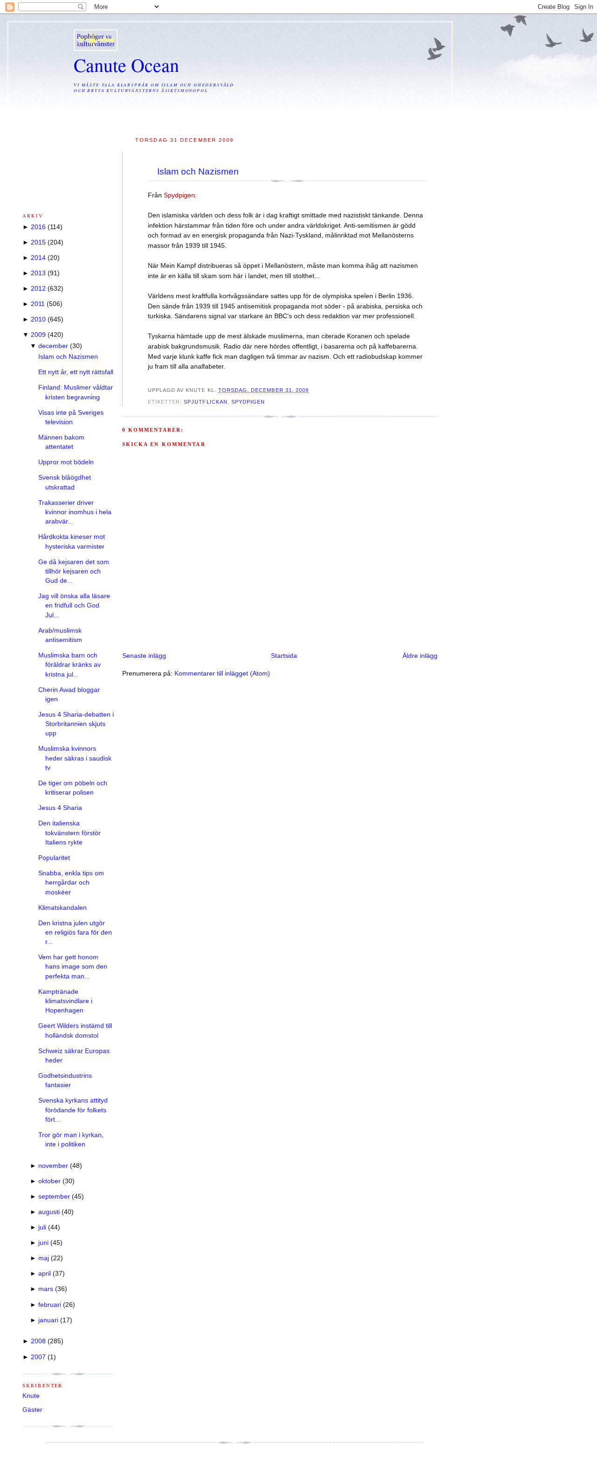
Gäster (32, 1409)
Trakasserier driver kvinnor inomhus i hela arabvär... (74, 512)
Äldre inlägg (420, 655)
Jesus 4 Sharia (60, 807)
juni (43, 1242)
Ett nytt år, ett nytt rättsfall (75, 372)
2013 (38, 273)
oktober (49, 1181)
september (54, 1196)
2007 (38, 1357)
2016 (38, 226)
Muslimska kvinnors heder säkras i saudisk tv (74, 758)
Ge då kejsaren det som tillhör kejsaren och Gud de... (73, 571)
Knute (31, 1395)
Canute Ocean (126, 64)
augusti (49, 1211)
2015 (38, 242)
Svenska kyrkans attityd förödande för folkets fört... (73, 1110)
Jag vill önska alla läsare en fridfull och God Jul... (74, 606)
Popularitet (54, 857)
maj (43, 1258)
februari (49, 1304)
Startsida (284, 655)
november (53, 1165)
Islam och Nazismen (198, 171)
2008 (38, 1341)
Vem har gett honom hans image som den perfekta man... (72, 967)
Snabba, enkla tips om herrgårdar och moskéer (71, 883)
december (53, 345)
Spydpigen (248, 402)
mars (45, 1288)
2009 (38, 334)
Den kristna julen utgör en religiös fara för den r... (75, 933)
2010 (38, 319)
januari (48, 1320)
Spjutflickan (206, 402)
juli (42, 1227)
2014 (38, 257)
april (44, 1273)
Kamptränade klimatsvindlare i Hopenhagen (65, 1001)
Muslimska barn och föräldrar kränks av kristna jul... (69, 665)
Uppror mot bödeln (66, 462)
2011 (38, 303)
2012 (38, 288)
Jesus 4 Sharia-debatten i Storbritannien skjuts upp (76, 724)
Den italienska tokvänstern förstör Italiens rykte (69, 833)
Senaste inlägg (144, 655)
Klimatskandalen (62, 907)
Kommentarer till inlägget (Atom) (222, 673)
